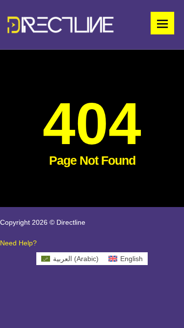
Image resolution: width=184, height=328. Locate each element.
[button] (18, 243)
